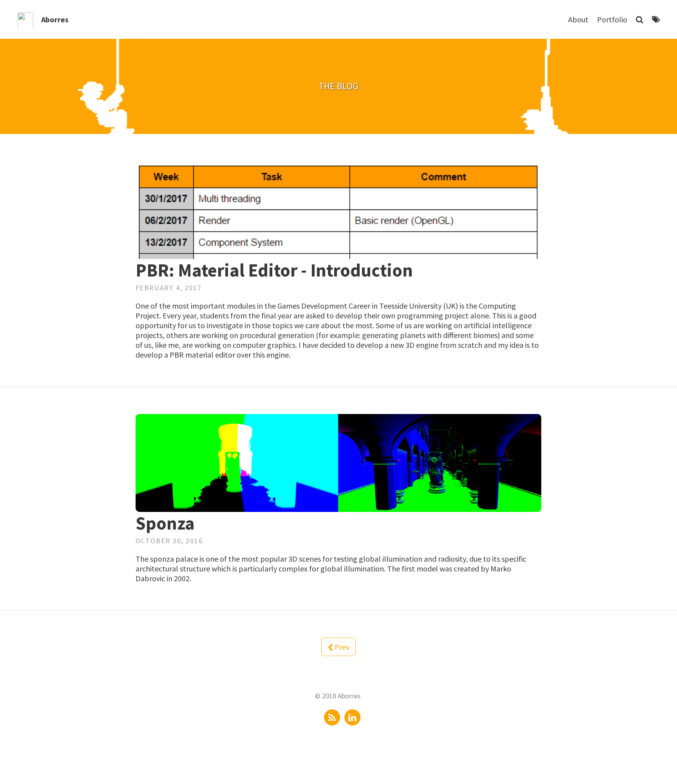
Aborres (55, 19)
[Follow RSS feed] (332, 716)
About (578, 19)
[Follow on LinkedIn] (352, 716)
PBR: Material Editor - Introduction (274, 270)
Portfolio (612, 19)
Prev (341, 647)
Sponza (165, 523)
